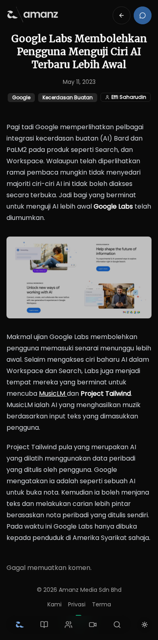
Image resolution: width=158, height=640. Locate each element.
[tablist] (68, 625)
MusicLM (53, 393)
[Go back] (121, 15)
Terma (101, 604)
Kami (54, 604)
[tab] (20, 624)
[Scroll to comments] (143, 15)
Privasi (76, 604)
